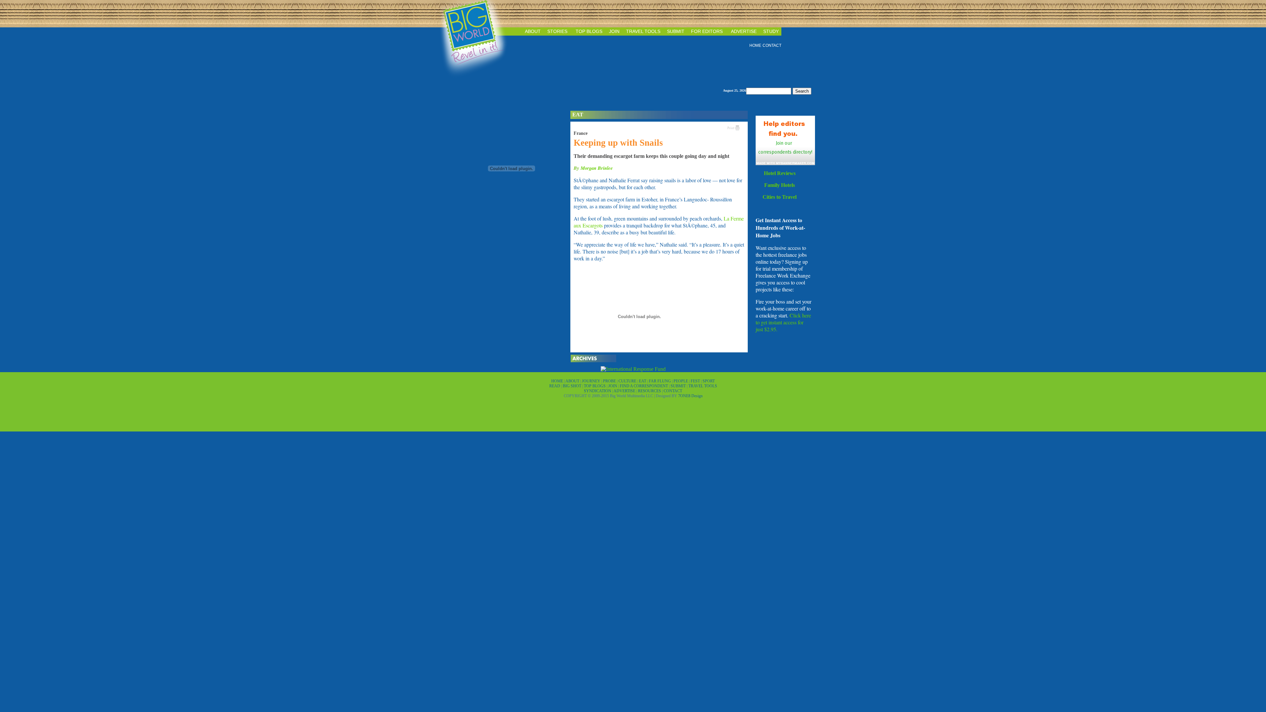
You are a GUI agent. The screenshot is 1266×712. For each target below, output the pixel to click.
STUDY (771, 31)
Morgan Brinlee (597, 167)
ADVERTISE (744, 31)
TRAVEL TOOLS (643, 31)
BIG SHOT (572, 386)
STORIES (557, 31)
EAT (643, 381)
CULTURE (627, 381)
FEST (696, 381)
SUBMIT (675, 31)
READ (555, 386)
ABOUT (533, 31)
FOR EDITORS (707, 31)
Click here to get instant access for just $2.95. (783, 322)
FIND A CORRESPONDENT (644, 386)
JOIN (614, 31)
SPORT (709, 381)
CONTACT (772, 45)
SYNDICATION (598, 391)
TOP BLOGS (589, 31)
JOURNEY (591, 381)
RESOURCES (650, 391)
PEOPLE (681, 381)
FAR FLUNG (660, 381)
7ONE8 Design (690, 396)
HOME (755, 45)
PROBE (610, 381)
